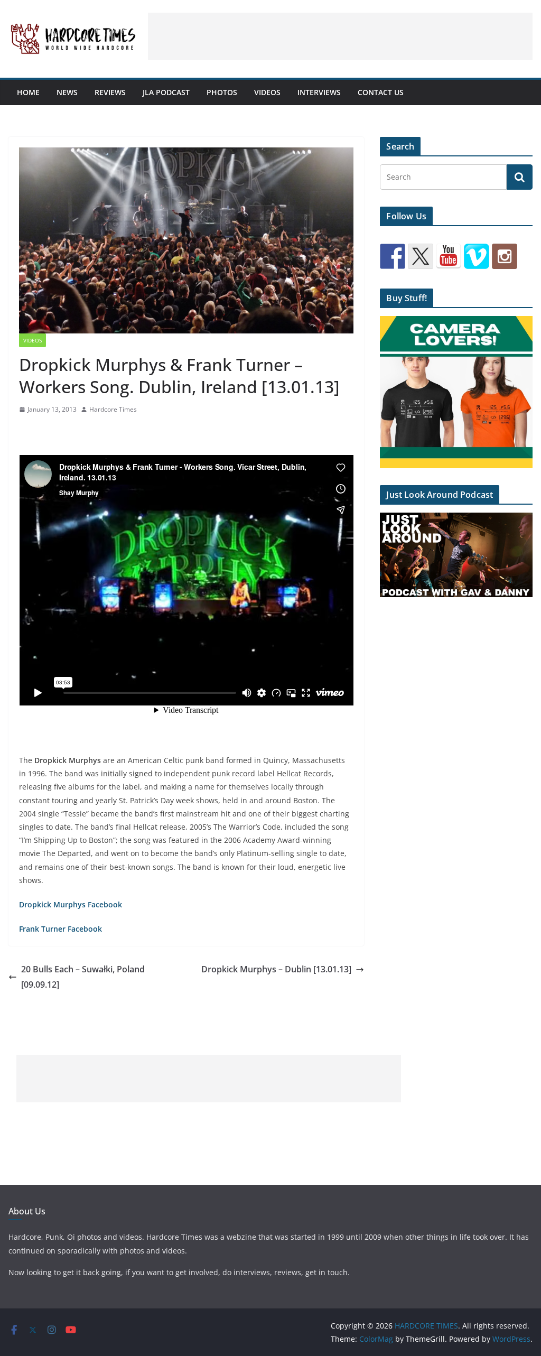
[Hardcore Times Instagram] (504, 256)
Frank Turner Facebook (60, 929)
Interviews (319, 92)
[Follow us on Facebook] (392, 256)
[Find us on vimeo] (476, 256)
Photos (222, 92)
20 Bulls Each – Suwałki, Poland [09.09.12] (83, 976)
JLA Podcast (166, 92)
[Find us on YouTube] (448, 256)
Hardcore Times (113, 409)
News (67, 92)
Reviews (110, 92)
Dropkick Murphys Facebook (70, 904)
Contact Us (381, 92)
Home (28, 92)
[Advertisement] (340, 36)
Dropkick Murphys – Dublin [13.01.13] (276, 969)
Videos (267, 92)
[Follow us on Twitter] (420, 256)
